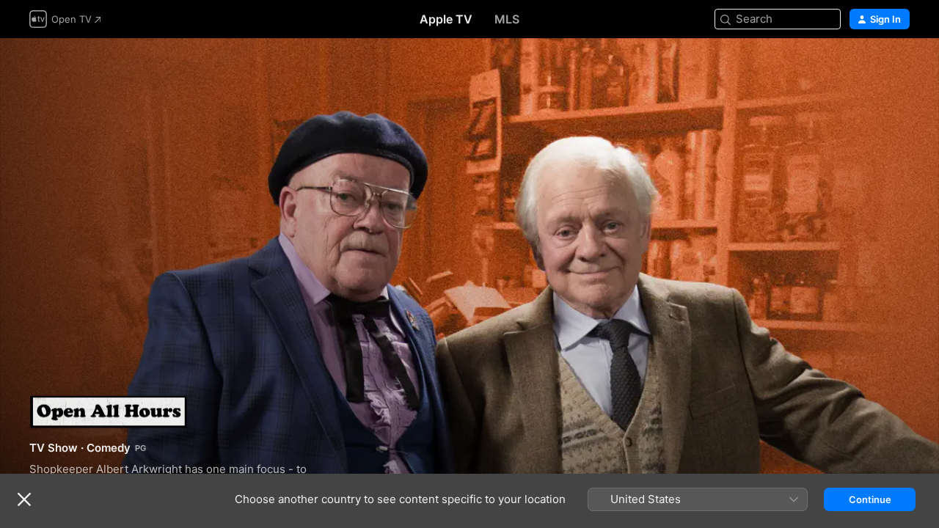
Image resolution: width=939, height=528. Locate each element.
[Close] (24, 499)
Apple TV (446, 19)
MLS (506, 19)
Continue (870, 499)
